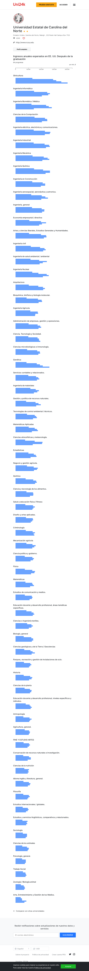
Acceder (63, 5)
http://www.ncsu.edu (25, 42)
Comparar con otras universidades (30, 911)
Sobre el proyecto (22, 955)
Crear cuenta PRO (59, 955)
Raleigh (42, 35)
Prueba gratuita (46, 5)
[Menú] (73, 4)
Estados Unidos (19, 35)
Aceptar (68, 966)
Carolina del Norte (32, 35)
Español (20, 949)
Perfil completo (22, 49)
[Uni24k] (19, 5)
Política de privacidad (40, 955)
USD (38, 949)
